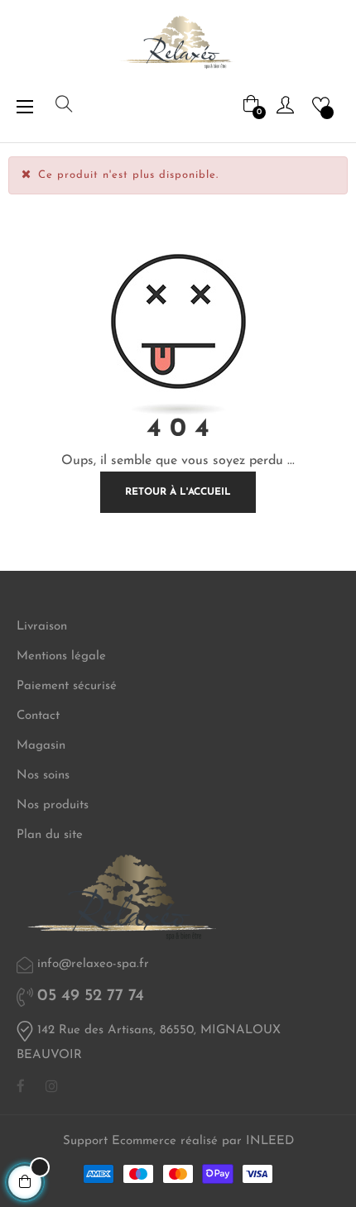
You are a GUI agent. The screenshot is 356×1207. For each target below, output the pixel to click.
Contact (38, 716)
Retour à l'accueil (178, 492)
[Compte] (285, 104)
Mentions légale (61, 656)
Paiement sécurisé (67, 686)
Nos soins (43, 775)
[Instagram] (52, 1087)
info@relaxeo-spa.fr (93, 964)
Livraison (42, 626)
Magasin (41, 746)
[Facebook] (21, 1087)
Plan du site (50, 835)
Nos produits (53, 805)
